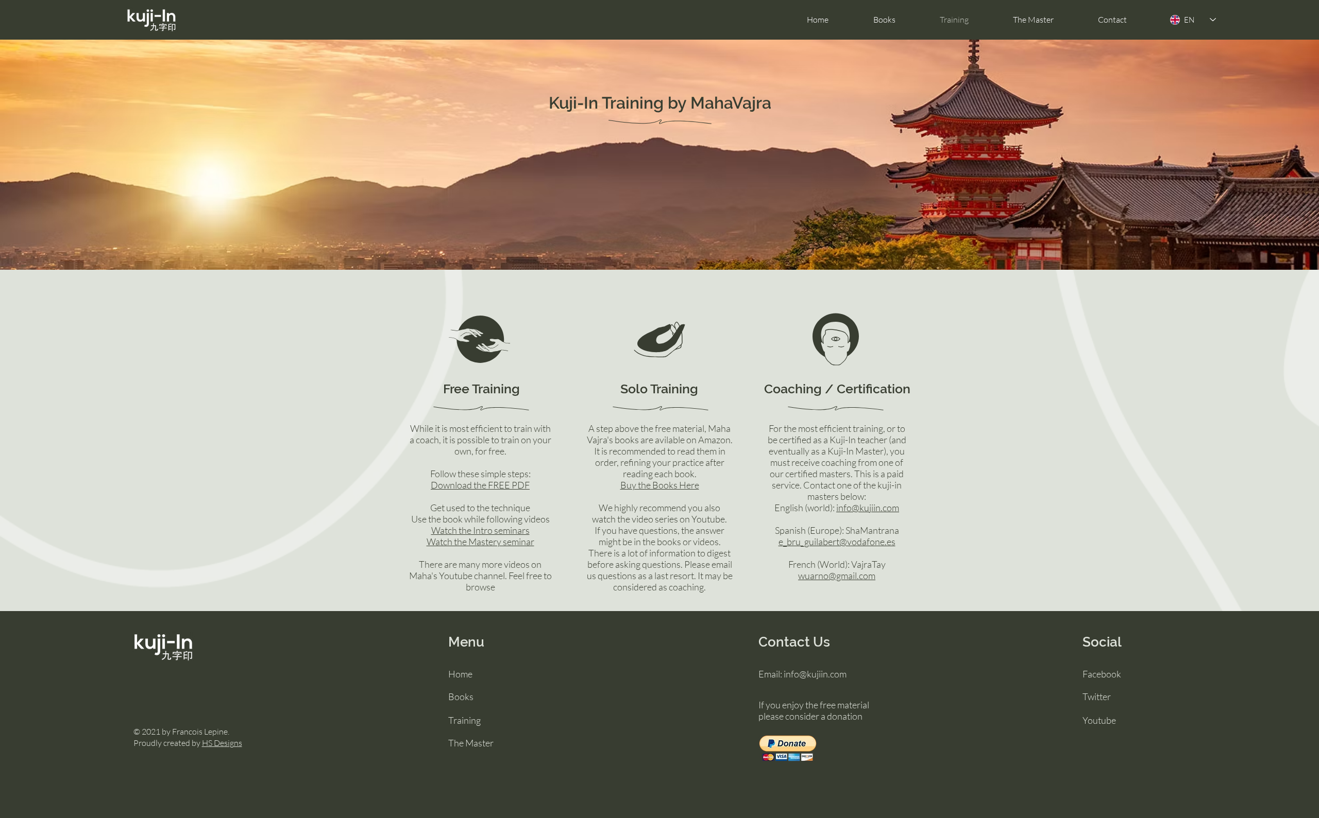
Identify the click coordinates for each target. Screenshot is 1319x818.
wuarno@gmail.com (836, 575)
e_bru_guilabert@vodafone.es (837, 541)
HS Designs (222, 743)
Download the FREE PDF (480, 485)
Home (460, 674)
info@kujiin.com (867, 507)
